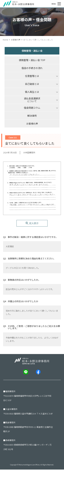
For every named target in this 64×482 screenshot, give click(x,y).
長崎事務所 (10, 440)
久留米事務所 (11, 409)
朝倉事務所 (10, 422)
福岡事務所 (10, 391)
